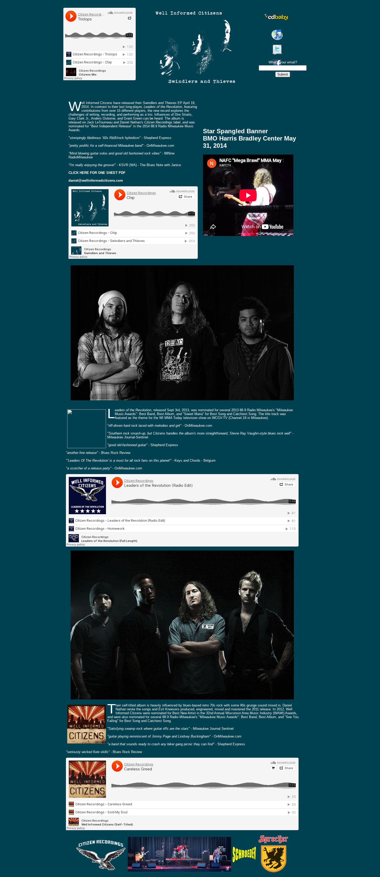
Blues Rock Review (115, 453)
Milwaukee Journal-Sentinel (127, 437)
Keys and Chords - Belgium (195, 460)
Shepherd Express (157, 138)
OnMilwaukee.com (160, 146)
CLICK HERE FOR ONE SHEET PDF (97, 173)
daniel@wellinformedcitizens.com (96, 180)
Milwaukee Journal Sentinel (213, 729)
